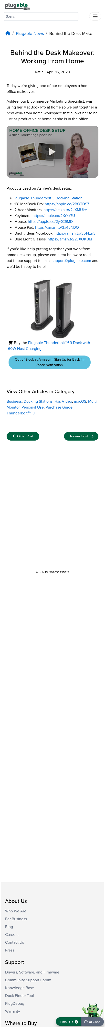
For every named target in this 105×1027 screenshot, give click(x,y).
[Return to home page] (17, 6)
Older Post (25, 436)
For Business (16, 919)
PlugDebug (14, 1003)
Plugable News (30, 33)
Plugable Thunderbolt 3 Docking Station (48, 198)
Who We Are (15, 911)
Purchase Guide (59, 407)
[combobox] (41, 16)
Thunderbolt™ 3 (21, 413)
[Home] (7, 33)
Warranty (12, 1011)
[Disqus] (52, 505)
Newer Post (79, 436)
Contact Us (14, 942)
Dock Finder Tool (19, 995)
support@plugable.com (71, 260)
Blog (9, 926)
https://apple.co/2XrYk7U (53, 215)
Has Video (63, 401)
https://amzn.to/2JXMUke (65, 209)
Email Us (67, 1022)
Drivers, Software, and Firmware (32, 972)
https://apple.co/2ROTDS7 (67, 204)
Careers (11, 934)
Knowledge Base (19, 987)
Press (9, 950)
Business (14, 401)
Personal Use (32, 407)
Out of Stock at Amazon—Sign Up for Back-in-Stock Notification (49, 362)
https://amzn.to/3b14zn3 (74, 233)
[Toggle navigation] (95, 16)
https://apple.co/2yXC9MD (50, 221)
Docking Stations (38, 401)
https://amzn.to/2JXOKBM (70, 239)
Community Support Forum (28, 980)
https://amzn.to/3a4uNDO (57, 227)
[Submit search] (83, 15)
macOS (80, 401)
